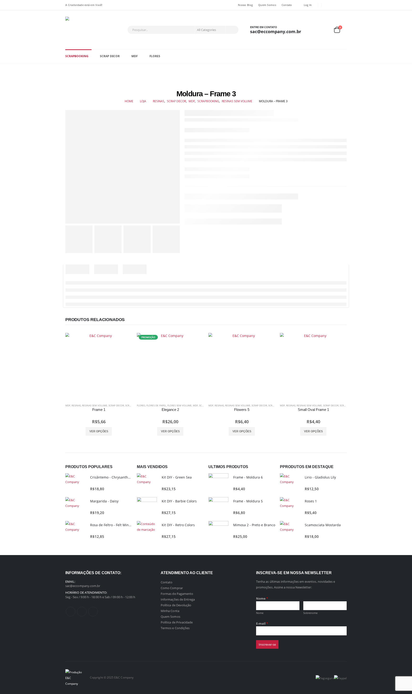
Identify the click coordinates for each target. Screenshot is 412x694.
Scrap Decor (110, 56)
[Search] (231, 30)
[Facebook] (328, 5)
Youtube (82, 611)
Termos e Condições (175, 628)
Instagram (93, 611)
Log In (308, 5)
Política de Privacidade (177, 622)
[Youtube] (336, 5)
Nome (262, 598)
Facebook (70, 611)
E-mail (262, 623)
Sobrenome (310, 613)
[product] (98, 366)
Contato (287, 5)
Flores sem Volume (179, 405)
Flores (154, 56)
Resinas (76, 405)
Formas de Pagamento (177, 594)
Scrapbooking (76, 56)
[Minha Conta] (314, 30)
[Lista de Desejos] (325, 30)
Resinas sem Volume (94, 405)
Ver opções (98, 431)
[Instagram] (343, 5)
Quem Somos (267, 5)
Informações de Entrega (178, 599)
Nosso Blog (245, 5)
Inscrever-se (267, 644)
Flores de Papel (156, 405)
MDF (134, 56)
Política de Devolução (176, 605)
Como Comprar (172, 588)
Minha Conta (170, 611)
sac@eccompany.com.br (82, 586)
